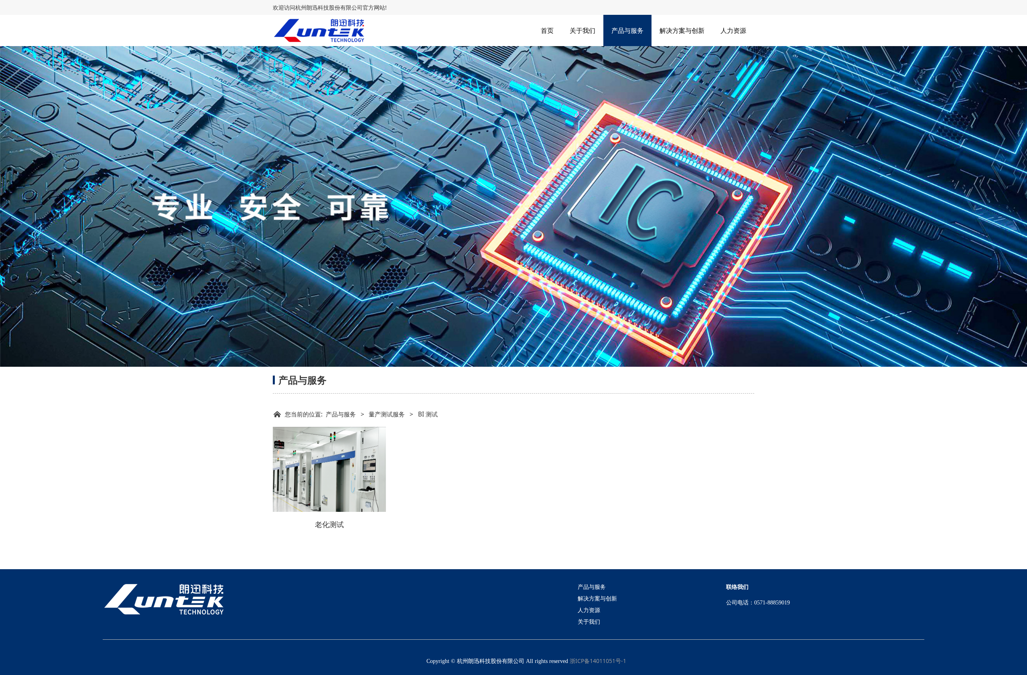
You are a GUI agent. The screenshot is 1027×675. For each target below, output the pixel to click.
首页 (547, 30)
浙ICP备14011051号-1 (598, 661)
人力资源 (733, 30)
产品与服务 (627, 30)
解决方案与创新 (682, 30)
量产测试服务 (387, 414)
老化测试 (329, 524)
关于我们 (582, 30)
